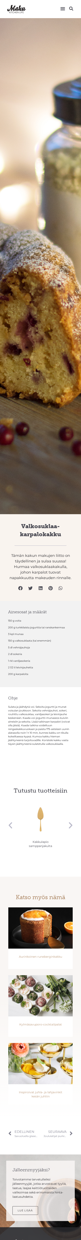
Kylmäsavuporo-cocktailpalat (40, 1024)
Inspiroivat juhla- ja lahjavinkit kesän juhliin (40, 1094)
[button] (62, 8)
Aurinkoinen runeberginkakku (40, 956)
